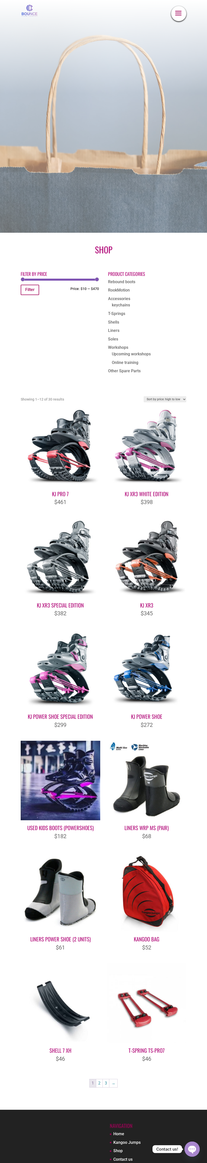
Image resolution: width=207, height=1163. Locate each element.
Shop (118, 1150)
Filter (30, 289)
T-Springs (116, 313)
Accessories (119, 298)
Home (118, 1133)
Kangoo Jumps (127, 1142)
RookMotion (119, 290)
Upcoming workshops (131, 354)
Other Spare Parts (124, 370)
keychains (121, 305)
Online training (125, 362)
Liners (113, 330)
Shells (113, 322)
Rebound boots (121, 281)
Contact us (123, 1159)
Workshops (118, 347)
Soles (113, 339)
